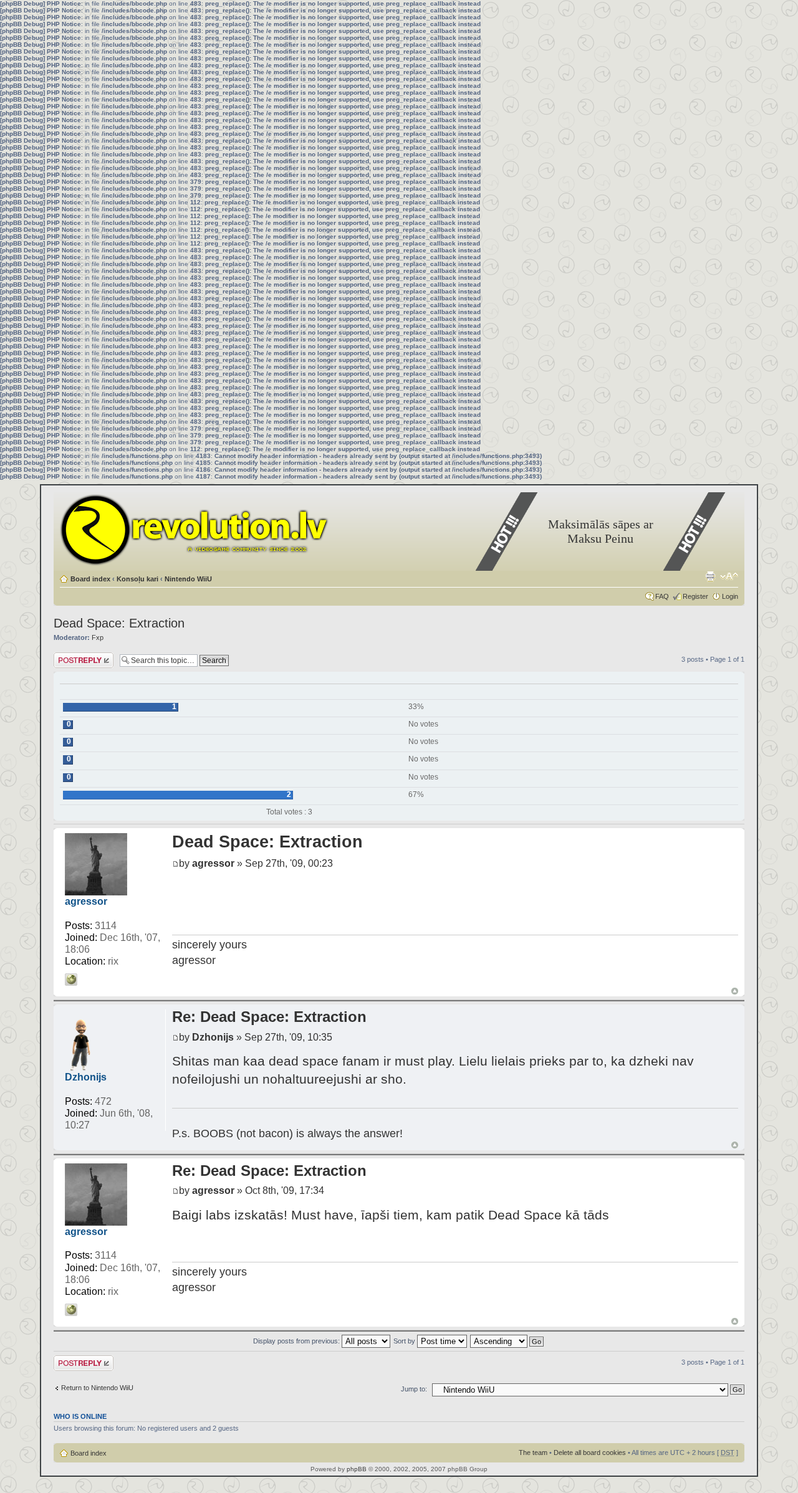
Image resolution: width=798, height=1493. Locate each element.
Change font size (729, 576)
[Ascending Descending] (507, 1341)
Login (730, 596)
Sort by (405, 1341)
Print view (710, 576)
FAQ (662, 596)
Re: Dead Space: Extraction (269, 1016)
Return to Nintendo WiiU (97, 1387)
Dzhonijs (86, 1077)
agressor (86, 901)
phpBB (357, 1469)
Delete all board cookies (590, 1452)
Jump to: (414, 1389)
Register (695, 596)
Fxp (97, 637)
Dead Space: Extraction (119, 623)
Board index (90, 579)
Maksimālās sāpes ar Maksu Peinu (600, 531)
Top (734, 991)
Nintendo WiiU (188, 579)
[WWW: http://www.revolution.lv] (71, 979)
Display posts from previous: (297, 1341)
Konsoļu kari (137, 579)
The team (533, 1452)
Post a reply (72, 656)
